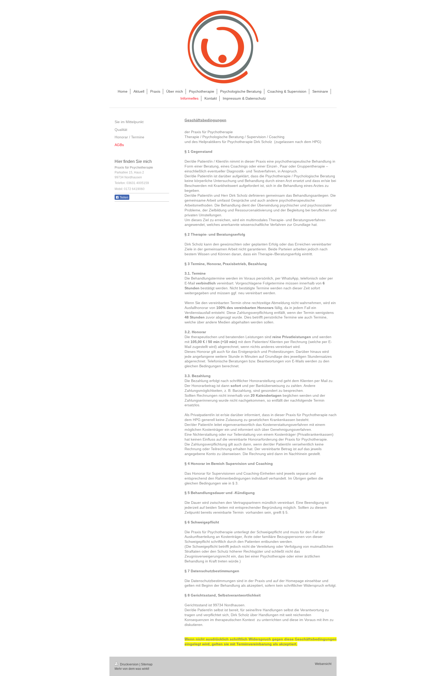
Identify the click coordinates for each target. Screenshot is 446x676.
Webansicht (323, 664)
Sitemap (147, 664)
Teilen (123, 197)
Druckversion (129, 664)
